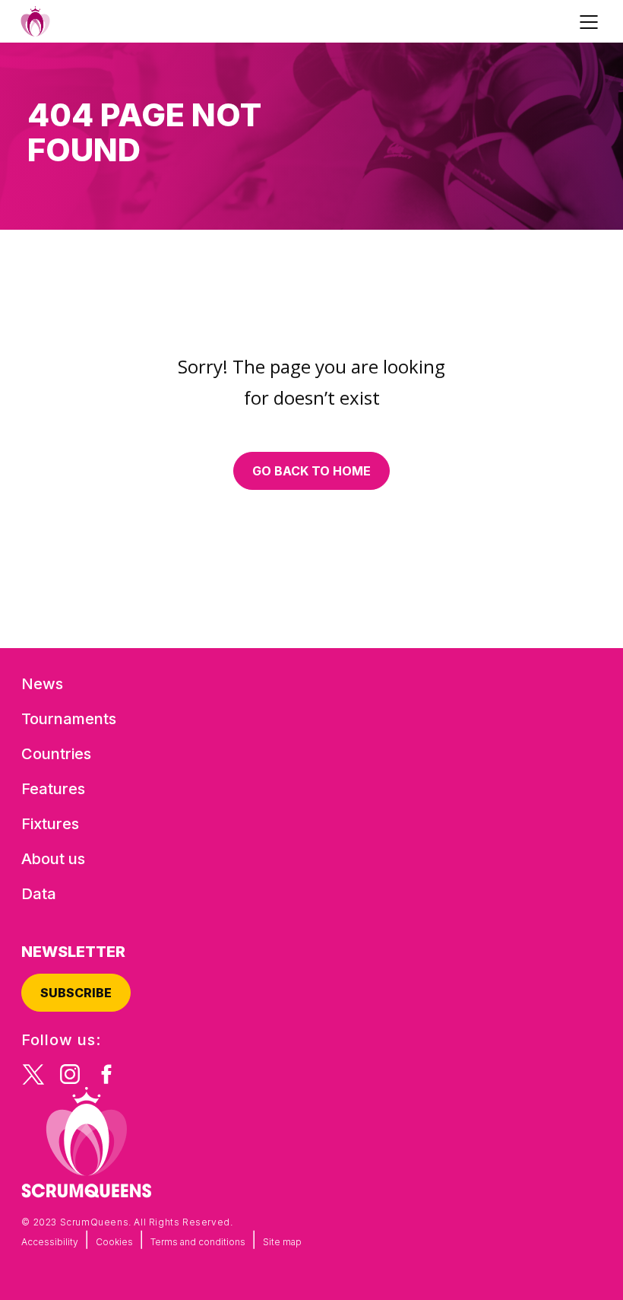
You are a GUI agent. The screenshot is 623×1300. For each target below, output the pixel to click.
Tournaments (68, 719)
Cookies (114, 1242)
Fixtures (50, 824)
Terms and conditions (197, 1242)
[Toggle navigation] (591, 21)
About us (53, 859)
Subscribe (76, 992)
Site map (282, 1242)
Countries (56, 754)
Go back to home (311, 470)
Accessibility (49, 1242)
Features (53, 789)
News (42, 684)
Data (38, 894)
